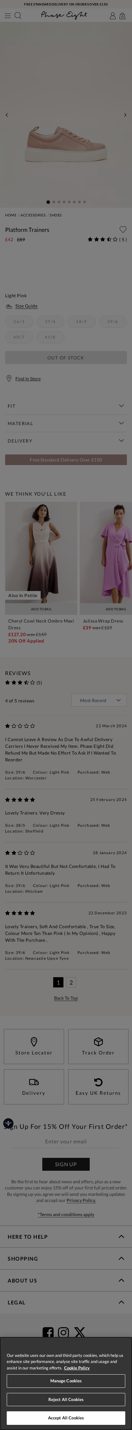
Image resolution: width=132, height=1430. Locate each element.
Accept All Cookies (66, 1417)
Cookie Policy (77, 1367)
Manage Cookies (66, 1380)
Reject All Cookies (66, 1399)
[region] (66, 1383)
